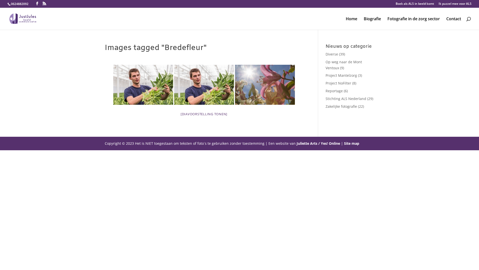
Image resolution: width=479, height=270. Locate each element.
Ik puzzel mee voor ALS (455, 4)
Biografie (372, 19)
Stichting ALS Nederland (346, 98)
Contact (453, 19)
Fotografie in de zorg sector (413, 19)
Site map (351, 143)
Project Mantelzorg (341, 75)
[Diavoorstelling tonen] (204, 114)
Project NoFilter (338, 83)
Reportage (334, 90)
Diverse (332, 54)
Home (351, 19)
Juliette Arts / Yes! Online (318, 143)
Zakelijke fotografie (341, 106)
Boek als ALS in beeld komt (415, 4)
